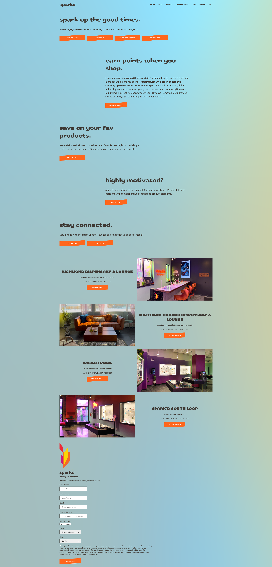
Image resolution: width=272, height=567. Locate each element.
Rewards (202, 5)
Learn (160, 5)
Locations (169, 5)
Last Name (64, 494)
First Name (64, 485)
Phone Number (66, 512)
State (62, 537)
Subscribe (70, 561)
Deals (194, 5)
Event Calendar (182, 5)
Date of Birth (65, 521)
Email (62, 503)
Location (63, 528)
